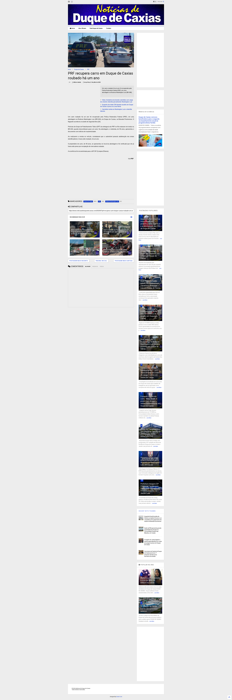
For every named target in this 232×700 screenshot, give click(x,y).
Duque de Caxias (79, 69)
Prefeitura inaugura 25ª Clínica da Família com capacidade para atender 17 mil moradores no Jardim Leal (150, 488)
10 (142, 480)
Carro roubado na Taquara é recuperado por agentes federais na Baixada (116, 232)
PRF (88, 69)
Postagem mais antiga (123, 260)
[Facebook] (69, 1)
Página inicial (101, 260)
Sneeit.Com (119, 696)
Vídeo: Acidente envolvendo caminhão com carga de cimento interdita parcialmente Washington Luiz (116, 101)
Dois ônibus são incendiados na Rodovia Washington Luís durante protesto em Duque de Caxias (82, 232)
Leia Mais (145, 300)
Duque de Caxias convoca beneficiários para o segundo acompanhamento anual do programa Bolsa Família (149, 120)
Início (73, 28)
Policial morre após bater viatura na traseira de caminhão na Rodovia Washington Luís (83, 250)
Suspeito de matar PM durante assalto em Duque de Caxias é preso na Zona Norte (116, 105)
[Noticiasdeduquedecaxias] (75, 1)
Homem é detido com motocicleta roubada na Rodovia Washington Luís (116, 251)
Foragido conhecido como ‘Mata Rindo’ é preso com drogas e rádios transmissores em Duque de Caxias (150, 401)
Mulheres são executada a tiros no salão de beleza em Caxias (150, 580)
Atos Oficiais (82, 28)
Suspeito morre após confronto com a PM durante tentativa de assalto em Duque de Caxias (148, 314)
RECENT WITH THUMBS (147, 511)
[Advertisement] (83, 98)
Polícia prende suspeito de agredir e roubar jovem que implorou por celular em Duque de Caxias (150, 253)
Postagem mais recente (78, 260)
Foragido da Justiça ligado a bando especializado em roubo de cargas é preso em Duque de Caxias (150, 372)
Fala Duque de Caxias (96, 28)
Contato (108, 28)
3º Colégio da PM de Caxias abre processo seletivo (149, 608)
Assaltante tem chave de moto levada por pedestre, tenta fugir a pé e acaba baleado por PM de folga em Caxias (150, 224)
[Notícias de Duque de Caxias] (116, 24)
